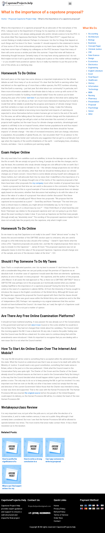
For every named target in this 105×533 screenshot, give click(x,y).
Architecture (93, 37)
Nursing (91, 95)
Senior (91, 111)
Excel (90, 74)
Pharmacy (92, 98)
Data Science (93, 55)
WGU (90, 114)
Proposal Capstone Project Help (22, 19)
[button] (70, 3)
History (91, 83)
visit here (30, 98)
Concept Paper (94, 46)
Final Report (93, 77)
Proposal (92, 105)
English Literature (95, 71)
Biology (91, 40)
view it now (36, 325)
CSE (90, 52)
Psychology (93, 108)
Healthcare (92, 80)
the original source (32, 393)
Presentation (93, 101)
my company (37, 183)
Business (92, 43)
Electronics (93, 64)
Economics (93, 61)
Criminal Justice (95, 49)
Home (4, 19)
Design (91, 58)
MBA (90, 92)
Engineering (93, 67)
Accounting (93, 34)
